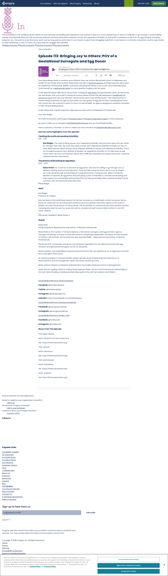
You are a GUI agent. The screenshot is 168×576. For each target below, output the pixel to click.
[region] (84, 565)
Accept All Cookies (128, 571)
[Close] (164, 564)
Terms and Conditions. (11, 526)
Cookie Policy (35, 566)
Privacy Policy (71, 524)
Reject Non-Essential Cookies (128, 565)
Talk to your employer (16, 408)
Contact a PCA (13, 413)
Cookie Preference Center (128, 559)
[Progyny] (8, 3)
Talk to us (11, 403)
